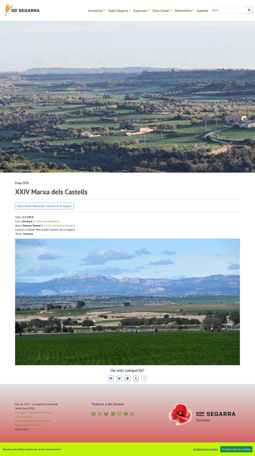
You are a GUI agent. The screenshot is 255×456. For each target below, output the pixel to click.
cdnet (32, 429)
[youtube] (126, 414)
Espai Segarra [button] (118, 10)
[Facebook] (111, 378)
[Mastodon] (127, 378)
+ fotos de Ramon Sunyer (58, 225)
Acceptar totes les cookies (236, 449)
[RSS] (132, 414)
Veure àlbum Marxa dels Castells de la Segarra (44, 206)
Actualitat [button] (95, 10)
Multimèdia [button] (183, 10)
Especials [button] (140, 10)
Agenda (202, 10)
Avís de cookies (24, 416)
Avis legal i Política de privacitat (34, 412)
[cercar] (249, 10)
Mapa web (21, 425)
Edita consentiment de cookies (33, 420)
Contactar (35, 425)
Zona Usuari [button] (161, 10)
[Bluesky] (119, 378)
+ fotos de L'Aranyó (46, 221)
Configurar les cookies (205, 449)
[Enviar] (144, 378)
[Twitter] (136, 378)
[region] (127, 449)
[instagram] (119, 414)
